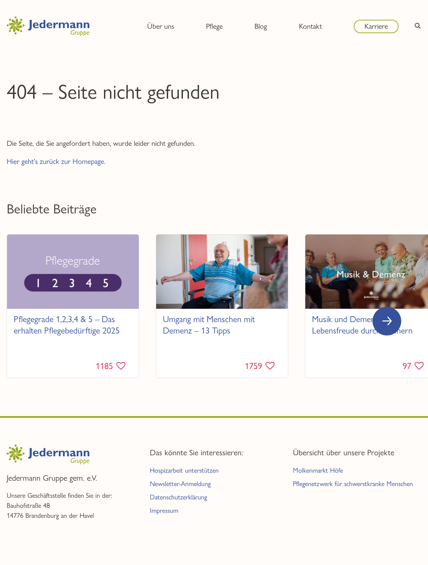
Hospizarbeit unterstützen (184, 470)
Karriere (376, 26)
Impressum (164, 510)
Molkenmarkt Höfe (318, 470)
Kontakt (310, 26)
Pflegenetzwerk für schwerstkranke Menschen (353, 484)
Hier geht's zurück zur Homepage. (56, 161)
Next (386, 321)
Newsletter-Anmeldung (180, 484)
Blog (260, 26)
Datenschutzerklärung (178, 497)
